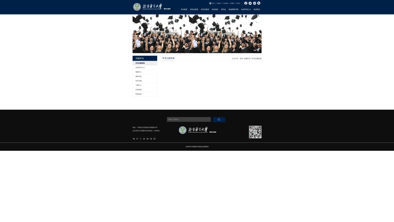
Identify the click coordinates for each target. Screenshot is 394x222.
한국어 (238, 3)
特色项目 (215, 9)
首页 (241, 58)
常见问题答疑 (257, 58)
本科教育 (184, 9)
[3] (147, 138)
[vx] (259, 2)
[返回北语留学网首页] (152, 3)
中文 (213, 3)
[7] (134, 138)
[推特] (250, 2)
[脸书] (246, 2)
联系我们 (257, 9)
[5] (140, 138)
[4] (144, 138)
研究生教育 (194, 9)
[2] (151, 138)
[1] (154, 138)
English (219, 3)
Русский (225, 3)
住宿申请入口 (246, 9)
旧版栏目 (247, 58)
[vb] (254, 2)
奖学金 (223, 9)
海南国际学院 (233, 9)
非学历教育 (205, 9)
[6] (137, 138)
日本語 (232, 3)
